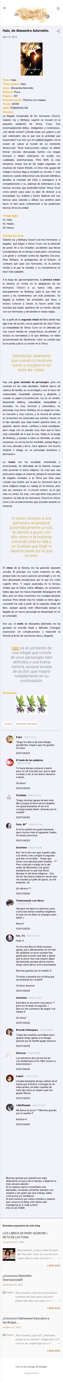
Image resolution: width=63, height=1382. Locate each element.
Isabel (19, 1076)
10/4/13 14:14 (34, 795)
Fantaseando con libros (30, 900)
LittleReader (23, 1105)
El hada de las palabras (29, 760)
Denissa (21, 1053)
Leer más (53, 1265)
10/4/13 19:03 (32, 936)
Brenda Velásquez (27, 1029)
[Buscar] (58, 9)
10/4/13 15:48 (34, 847)
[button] (58, 31)
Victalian (21, 795)
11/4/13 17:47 (31, 1076)
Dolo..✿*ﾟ (22, 824)
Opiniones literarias (26, 723)
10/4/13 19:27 (34, 998)
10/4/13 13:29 (24, 763)
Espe (19, 737)
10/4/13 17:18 (24, 903)
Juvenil (8, 723)
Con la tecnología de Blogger (31, 1366)
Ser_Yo (20, 935)
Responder (23, 753)
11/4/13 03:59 (33, 1053)
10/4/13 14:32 (35, 824)
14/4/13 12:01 (38, 1105)
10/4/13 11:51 (30, 737)
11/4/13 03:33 (46, 1030)
